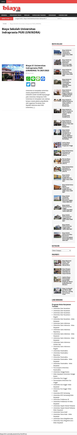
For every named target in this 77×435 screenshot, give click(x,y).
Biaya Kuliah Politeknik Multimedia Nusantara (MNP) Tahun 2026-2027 (67, 199)
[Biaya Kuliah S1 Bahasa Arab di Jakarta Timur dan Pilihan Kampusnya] (57, 123)
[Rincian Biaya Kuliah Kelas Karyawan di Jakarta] (57, 161)
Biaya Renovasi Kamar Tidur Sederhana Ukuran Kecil (66, 263)
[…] (34, 107)
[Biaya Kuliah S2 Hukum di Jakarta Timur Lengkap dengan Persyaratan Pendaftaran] (57, 111)
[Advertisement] (26, 49)
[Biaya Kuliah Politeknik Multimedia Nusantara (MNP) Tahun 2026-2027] (57, 198)
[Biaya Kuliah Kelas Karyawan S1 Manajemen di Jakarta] (57, 169)
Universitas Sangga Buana (61, 372)
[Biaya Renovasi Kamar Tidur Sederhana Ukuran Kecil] (57, 263)
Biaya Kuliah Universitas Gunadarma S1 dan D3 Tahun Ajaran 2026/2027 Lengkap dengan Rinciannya (67, 134)
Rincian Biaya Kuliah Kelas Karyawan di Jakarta (66, 161)
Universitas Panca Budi (60, 412)
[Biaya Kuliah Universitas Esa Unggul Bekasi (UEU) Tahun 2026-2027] (57, 216)
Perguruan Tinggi (15, 15)
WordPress (23, 434)
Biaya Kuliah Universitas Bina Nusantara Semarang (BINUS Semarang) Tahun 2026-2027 (67, 236)
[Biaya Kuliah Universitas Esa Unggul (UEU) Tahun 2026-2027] (57, 227)
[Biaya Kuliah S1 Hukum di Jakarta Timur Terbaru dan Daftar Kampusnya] (57, 100)
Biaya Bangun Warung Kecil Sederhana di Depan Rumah (66, 271)
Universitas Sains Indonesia (61, 323)
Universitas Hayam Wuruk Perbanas (64, 406)
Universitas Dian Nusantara (61, 308)
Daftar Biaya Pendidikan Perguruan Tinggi (67, 144)
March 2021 (30, 73)
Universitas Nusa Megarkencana (63, 418)
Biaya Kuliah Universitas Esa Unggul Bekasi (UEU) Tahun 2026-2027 (67, 218)
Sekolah (26, 15)
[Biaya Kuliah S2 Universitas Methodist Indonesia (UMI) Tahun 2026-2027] (57, 62)
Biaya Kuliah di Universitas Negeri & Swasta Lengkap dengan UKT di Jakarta (67, 93)
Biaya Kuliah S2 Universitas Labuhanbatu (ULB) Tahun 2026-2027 (67, 53)
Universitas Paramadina (60, 351)
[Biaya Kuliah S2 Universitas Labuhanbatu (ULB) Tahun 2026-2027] (57, 52)
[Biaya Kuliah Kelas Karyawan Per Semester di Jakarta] (57, 153)
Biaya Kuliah (57, 44)
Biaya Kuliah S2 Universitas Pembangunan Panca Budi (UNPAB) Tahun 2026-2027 (66, 83)
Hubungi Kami (63, 15)
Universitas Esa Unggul (60, 378)
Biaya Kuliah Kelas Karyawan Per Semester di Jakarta (67, 153)
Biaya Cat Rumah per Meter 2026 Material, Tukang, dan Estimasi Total (67, 291)
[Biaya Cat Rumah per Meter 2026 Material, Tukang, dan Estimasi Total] (57, 290)
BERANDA (4, 15)
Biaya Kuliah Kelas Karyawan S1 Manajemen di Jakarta (67, 169)
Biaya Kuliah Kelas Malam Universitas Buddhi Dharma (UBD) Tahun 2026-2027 (67, 188)
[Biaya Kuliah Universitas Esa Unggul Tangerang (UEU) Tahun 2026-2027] (57, 207)
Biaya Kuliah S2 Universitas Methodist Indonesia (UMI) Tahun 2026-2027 (67, 63)
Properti (55, 254)
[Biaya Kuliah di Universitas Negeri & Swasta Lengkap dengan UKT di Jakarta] (57, 92)
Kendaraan (52, 15)
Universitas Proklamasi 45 (61, 399)
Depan (3, 1)
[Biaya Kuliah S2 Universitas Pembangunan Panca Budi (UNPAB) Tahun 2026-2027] (57, 81)
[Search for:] (65, 18)
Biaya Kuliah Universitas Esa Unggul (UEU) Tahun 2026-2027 (67, 227)
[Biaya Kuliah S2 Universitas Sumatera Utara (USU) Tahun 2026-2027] (57, 72)
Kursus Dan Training (39, 15)
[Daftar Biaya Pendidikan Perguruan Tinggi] (57, 145)
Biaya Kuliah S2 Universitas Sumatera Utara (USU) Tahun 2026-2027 (67, 72)
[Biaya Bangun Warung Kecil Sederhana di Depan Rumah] (57, 271)
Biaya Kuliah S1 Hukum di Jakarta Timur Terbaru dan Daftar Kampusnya (67, 103)
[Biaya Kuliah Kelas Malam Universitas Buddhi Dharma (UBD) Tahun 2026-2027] (57, 187)
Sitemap (10, 1)
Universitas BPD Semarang (61, 393)
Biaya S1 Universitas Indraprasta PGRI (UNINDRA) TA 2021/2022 (37, 68)
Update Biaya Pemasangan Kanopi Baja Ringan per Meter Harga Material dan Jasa (67, 280)
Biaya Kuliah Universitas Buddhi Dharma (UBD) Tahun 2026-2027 (67, 178)
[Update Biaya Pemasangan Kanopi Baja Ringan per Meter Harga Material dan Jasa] (57, 279)
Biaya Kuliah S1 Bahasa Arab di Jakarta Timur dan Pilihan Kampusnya (67, 123)
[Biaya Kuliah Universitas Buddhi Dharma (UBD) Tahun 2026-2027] (57, 177)
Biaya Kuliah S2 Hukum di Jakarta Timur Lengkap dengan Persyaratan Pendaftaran (67, 113)
